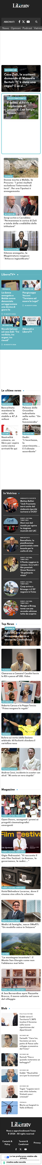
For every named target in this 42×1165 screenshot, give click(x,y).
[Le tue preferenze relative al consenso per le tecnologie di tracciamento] (4, 1162)
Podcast (27, 28)
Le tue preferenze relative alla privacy (23, 1157)
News (5, 28)
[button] (16, 1149)
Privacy (37, 1143)
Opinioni (16, 28)
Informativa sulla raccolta (14, 1162)
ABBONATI (9, 22)
